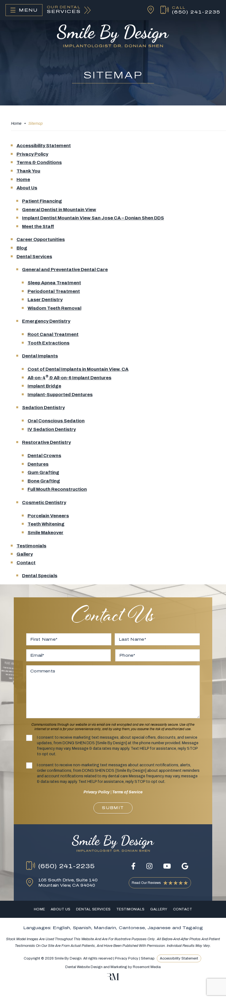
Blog (22, 248)
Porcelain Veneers (48, 515)
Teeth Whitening (46, 524)
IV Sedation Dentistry (52, 429)
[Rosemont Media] (113, 979)
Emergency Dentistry (46, 321)
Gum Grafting (43, 472)
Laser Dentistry (45, 299)
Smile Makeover (45, 532)
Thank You (28, 171)
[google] (185, 866)
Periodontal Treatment (54, 291)
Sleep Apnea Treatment (54, 282)
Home (16, 123)
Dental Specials (39, 575)
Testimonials (31, 545)
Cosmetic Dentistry (44, 502)
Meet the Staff (38, 226)
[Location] (147, 10)
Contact (26, 562)
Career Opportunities (41, 239)
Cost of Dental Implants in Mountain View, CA (78, 369)
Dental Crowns (44, 455)
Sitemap (148, 958)
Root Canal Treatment (53, 334)
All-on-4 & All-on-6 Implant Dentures (69, 377)
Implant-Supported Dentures (60, 394)
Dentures (38, 464)
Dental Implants (40, 356)
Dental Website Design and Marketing (96, 967)
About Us (27, 187)
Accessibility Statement (44, 145)
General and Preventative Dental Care (65, 269)
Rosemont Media (147, 967)
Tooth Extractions (48, 343)
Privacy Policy (32, 154)
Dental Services (34, 256)
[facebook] (133, 866)
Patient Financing (42, 201)
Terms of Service (127, 792)
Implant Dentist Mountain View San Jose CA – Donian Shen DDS (93, 218)
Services (64, 10)
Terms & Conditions (39, 162)
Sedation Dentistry (43, 407)
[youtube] (167, 866)
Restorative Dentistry (46, 442)
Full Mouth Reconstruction (57, 489)
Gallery (25, 554)
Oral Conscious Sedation (56, 420)
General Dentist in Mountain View (59, 209)
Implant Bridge (44, 386)
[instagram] (149, 866)
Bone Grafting (44, 481)
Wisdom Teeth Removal (54, 308)
